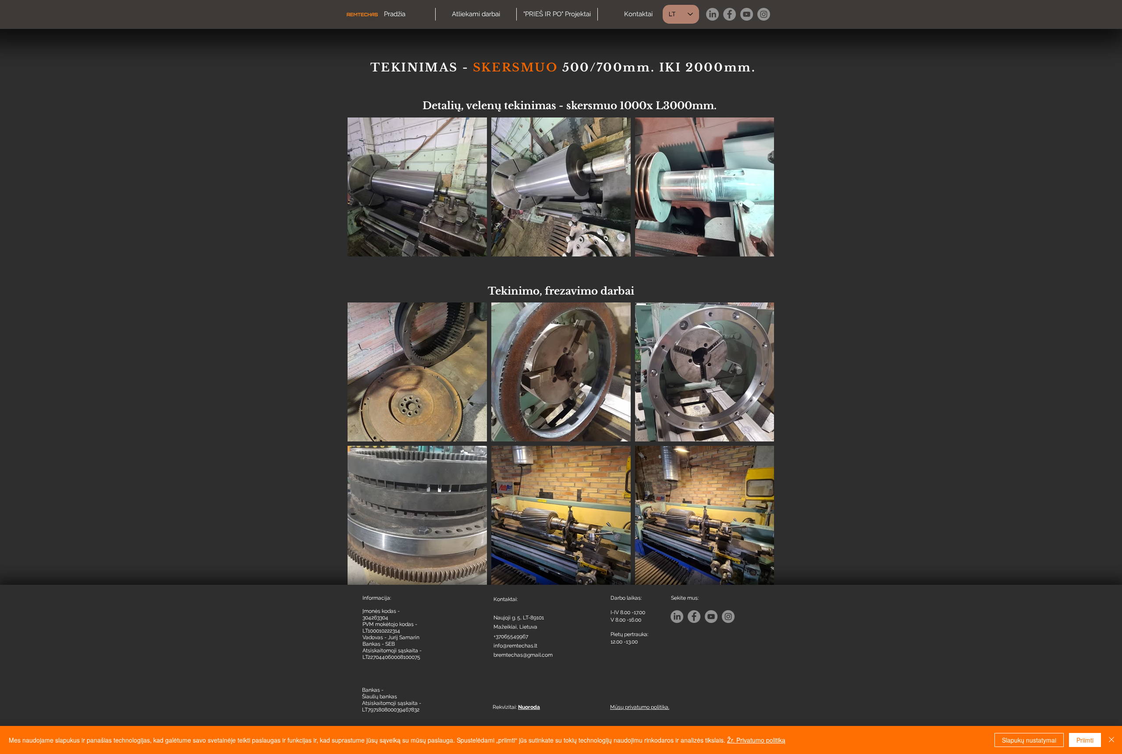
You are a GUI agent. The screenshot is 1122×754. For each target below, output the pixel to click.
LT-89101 (533, 618)
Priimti (1085, 740)
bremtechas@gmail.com (523, 655)
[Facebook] (729, 14)
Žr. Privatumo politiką (756, 740)
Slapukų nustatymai (1029, 740)
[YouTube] (746, 14)
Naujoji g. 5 (507, 618)
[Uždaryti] (1111, 740)
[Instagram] (763, 14)
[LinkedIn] (712, 14)
